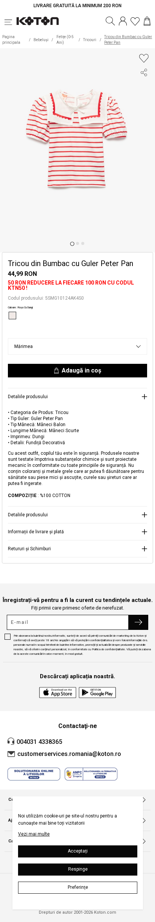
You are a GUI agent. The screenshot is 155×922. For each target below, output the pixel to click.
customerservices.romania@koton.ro (69, 753)
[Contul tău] (123, 21)
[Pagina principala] (38, 21)
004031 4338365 (39, 741)
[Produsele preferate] (135, 21)
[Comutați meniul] (11, 21)
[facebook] (144, 87)
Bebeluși (41, 40)
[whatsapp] (144, 115)
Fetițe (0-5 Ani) (65, 40)
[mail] (144, 128)
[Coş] (147, 21)
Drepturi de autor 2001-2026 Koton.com (77, 912)
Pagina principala (11, 40)
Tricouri (89, 40)
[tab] (72, 244)
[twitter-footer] (144, 101)
